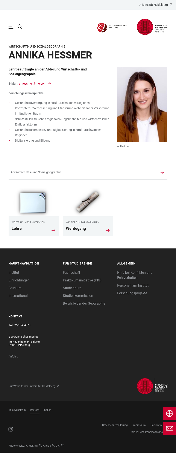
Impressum (139, 425)
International (18, 296)
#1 (40, 445)
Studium (15, 288)
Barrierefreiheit (159, 425)
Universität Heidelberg (153, 4)
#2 (53, 445)
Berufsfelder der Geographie (84, 303)
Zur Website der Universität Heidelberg (32, 386)
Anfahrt (13, 356)
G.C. (58, 445)
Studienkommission (78, 296)
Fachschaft (71, 273)
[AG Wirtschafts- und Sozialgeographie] (83, 172)
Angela (47, 445)
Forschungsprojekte (132, 293)
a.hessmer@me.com (32, 83)
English (47, 409)
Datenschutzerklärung (115, 425)
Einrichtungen (19, 280)
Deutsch (34, 409)
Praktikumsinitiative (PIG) (82, 280)
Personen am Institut (133, 285)
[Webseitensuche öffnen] (22, 26)
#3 (62, 445)
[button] (34, 263)
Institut (14, 273)
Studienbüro (72, 288)
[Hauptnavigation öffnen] (13, 26)
